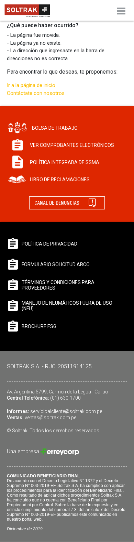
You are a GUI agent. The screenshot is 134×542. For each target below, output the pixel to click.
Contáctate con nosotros (36, 93)
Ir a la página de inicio (31, 85)
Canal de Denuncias (56, 202)
